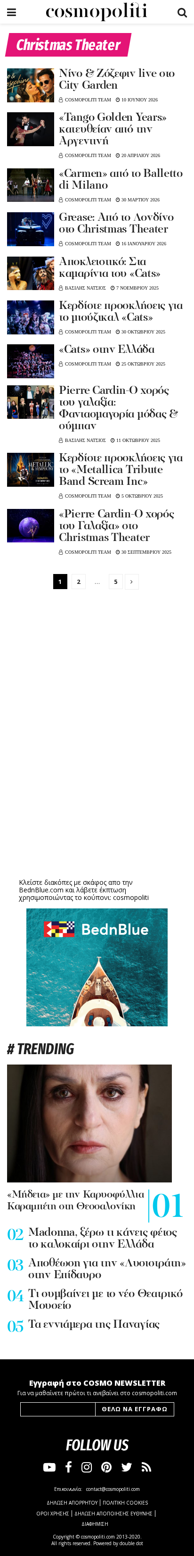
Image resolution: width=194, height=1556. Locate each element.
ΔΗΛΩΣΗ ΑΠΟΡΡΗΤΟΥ (72, 1502)
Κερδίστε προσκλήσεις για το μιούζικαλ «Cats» (121, 312)
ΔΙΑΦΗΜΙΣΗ (94, 1524)
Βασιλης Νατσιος (85, 288)
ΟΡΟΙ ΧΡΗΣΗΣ (52, 1513)
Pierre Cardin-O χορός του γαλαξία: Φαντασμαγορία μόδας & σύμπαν (118, 408)
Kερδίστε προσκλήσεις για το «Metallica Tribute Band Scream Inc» (121, 470)
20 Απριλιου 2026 (140, 155)
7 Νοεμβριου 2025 (137, 288)
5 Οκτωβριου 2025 (141, 496)
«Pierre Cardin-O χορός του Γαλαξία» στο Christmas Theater (116, 526)
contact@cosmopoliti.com (113, 1489)
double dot (131, 1543)
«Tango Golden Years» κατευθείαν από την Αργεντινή (113, 129)
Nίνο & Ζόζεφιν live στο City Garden (117, 80)
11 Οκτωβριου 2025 (137, 440)
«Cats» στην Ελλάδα (106, 350)
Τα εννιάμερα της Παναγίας (94, 1325)
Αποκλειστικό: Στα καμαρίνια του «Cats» (110, 268)
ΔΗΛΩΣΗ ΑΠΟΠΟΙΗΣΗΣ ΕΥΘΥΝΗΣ (113, 1513)
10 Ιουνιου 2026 (139, 99)
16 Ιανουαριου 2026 (143, 243)
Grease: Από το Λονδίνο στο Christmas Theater (116, 223)
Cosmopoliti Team (88, 99)
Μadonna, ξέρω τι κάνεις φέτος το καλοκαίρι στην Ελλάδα (102, 1238)
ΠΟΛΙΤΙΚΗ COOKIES (125, 1502)
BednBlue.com (41, 889)
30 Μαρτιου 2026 (140, 199)
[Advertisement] (97, 803)
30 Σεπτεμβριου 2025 (145, 552)
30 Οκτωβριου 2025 (142, 331)
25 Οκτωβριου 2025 (142, 363)
